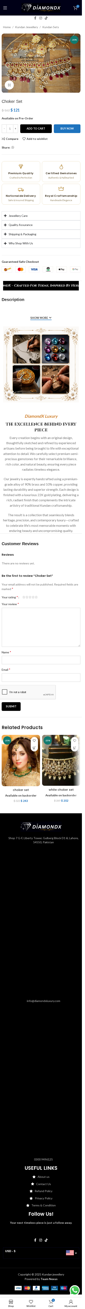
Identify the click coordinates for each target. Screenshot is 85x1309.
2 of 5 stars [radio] (26, 597)
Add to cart (36, 128)
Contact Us (43, 1184)
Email (6, 669)
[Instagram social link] (40, 18)
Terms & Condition (43, 1205)
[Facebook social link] (35, 18)
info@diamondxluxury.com (43, 1001)
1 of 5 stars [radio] (23, 597)
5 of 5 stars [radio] (36, 597)
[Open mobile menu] (5, 8)
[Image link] (41, 826)
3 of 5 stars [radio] (30, 597)
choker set (21, 790)
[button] (34, 747)
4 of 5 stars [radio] (33, 597)
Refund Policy (43, 1191)
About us (44, 1176)
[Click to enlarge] (9, 85)
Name (6, 652)
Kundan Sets (50, 27)
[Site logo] (41, 7)
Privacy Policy (43, 1198)
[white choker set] (61, 760)
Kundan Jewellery (26, 27)
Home (7, 27)
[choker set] (21, 760)
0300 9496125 (43, 1159)
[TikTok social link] (46, 18)
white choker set (61, 790)
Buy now (67, 128)
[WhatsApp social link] (12, 147)
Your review (10, 604)
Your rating (10, 597)
